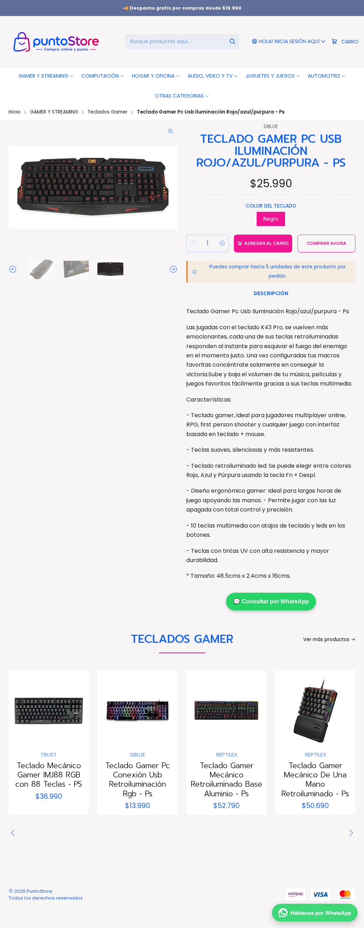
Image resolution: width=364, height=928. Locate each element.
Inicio (15, 112)
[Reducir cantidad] (193, 243)
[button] (46, 76)
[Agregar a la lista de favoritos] (21, 708)
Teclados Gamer (107, 112)
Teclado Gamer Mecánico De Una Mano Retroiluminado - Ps (315, 780)
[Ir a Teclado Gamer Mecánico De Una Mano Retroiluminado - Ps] (315, 710)
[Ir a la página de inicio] (55, 41)
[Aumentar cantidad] (222, 243)
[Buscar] (232, 42)
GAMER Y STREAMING (54, 112)
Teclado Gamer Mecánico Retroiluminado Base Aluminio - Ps (226, 780)
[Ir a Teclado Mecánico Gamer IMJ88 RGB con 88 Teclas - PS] (49, 710)
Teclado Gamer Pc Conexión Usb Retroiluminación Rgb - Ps (137, 780)
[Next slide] (172, 269)
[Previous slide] (14, 269)
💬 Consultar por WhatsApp (271, 601)
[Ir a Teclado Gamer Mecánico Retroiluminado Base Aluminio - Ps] (226, 710)
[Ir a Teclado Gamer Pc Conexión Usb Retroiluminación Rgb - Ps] (137, 710)
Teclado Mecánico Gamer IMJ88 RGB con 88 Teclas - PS (48, 775)
